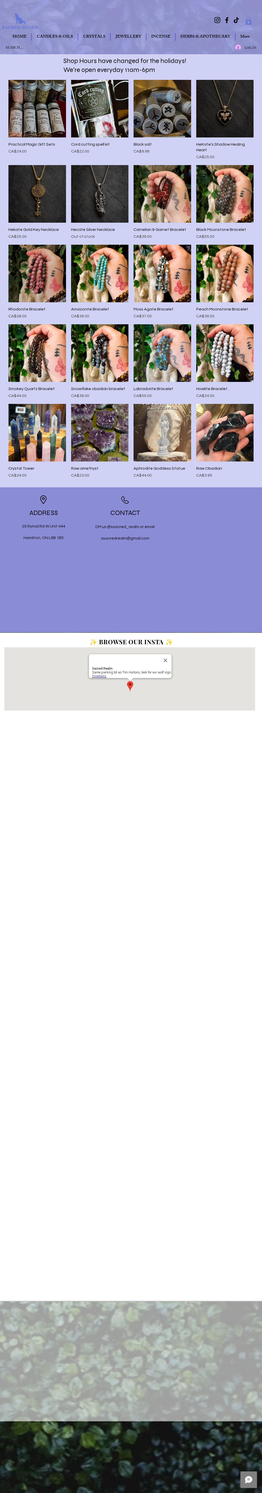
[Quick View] (37, 108)
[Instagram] (217, 20)
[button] (248, 21)
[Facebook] (227, 20)
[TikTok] (236, 20)
